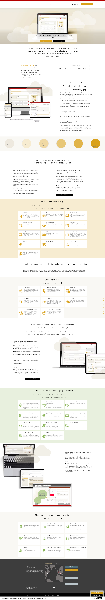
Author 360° (48, 412)
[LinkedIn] (54, 587)
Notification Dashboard (51, 287)
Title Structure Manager (27, 222)
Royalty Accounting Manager (28, 422)
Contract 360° (25, 402)
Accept (100, 598)
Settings (95, 598)
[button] (46, 41)
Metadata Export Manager (74, 232)
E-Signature (26, 536)
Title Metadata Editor (73, 212)
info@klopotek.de (33, 588)
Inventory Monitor (27, 287)
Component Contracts (74, 536)
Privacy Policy (43, 598)
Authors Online (26, 524)
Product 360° (25, 212)
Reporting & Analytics (50, 402)
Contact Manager (49, 241)
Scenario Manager (27, 298)
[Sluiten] (103, 598)
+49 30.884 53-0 (28, 588)
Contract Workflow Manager (52, 524)
